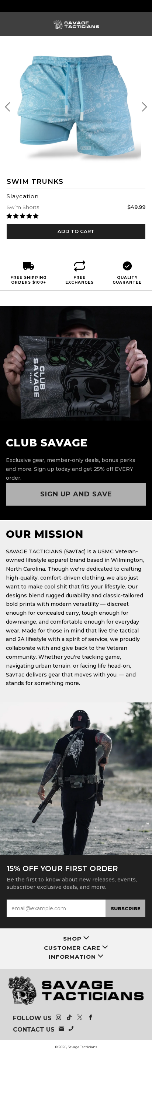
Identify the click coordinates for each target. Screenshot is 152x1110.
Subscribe (126, 908)
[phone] (71, 1029)
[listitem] (76, 6)
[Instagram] (58, 1018)
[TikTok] (69, 1018)
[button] (23, 216)
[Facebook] (90, 1018)
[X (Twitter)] (80, 1018)
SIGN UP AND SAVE (76, 494)
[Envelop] (61, 1029)
